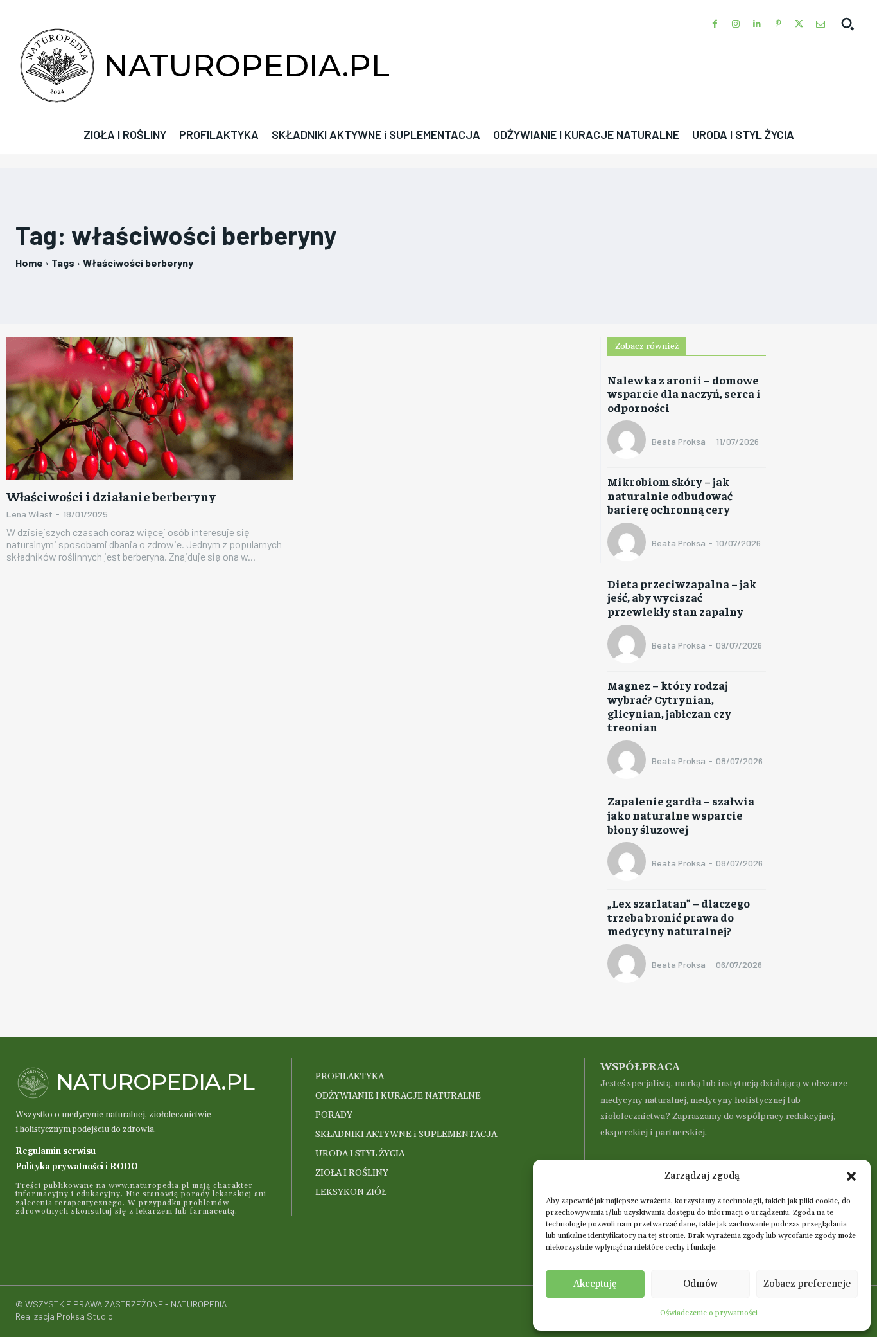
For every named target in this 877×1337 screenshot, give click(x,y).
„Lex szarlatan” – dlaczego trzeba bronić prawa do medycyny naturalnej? (678, 916)
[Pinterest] (778, 24)
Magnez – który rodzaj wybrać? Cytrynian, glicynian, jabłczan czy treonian (669, 705)
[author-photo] (628, 441)
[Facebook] (715, 24)
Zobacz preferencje (807, 1284)
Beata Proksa (679, 441)
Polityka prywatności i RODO (76, 1167)
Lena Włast (29, 513)
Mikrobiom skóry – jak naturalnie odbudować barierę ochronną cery (670, 495)
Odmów (700, 1284)
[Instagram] (736, 24)
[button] (851, 1176)
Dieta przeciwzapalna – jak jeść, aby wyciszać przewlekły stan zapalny (681, 597)
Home (29, 262)
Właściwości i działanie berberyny (111, 496)
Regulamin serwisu (55, 1151)
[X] (799, 24)
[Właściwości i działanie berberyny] (149, 409)
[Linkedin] (757, 24)
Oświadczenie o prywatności (709, 1313)
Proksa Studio (84, 1316)
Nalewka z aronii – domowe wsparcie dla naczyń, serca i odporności (684, 393)
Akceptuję (595, 1284)
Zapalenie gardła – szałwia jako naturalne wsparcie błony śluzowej (680, 814)
